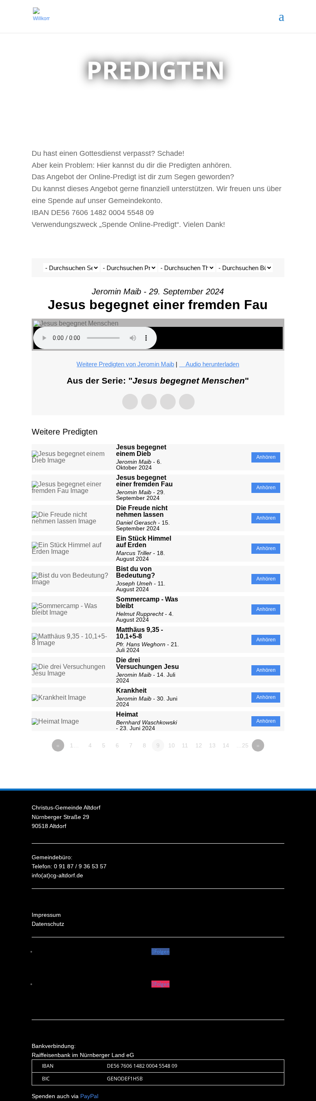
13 (212, 745)
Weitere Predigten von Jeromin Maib (125, 364)
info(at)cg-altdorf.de (57, 875)
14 (226, 745)
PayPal (89, 1096)
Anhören (266, 457)
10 (171, 745)
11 (185, 745)
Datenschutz (48, 924)
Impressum (46, 914)
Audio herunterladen (212, 364)
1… (74, 745)
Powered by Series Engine (253, 768)
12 (198, 745)
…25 (242, 745)
